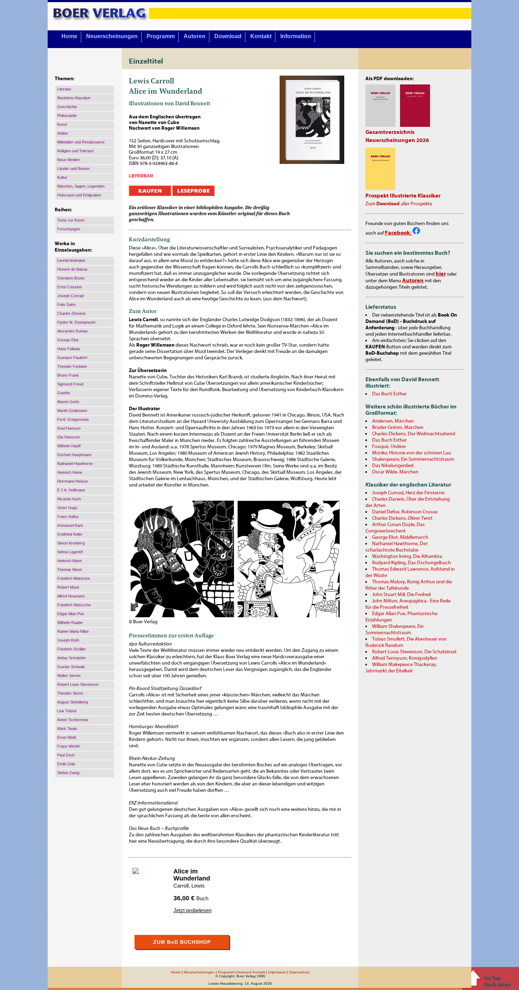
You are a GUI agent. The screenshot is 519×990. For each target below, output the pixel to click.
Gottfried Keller (70, 534)
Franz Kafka (67, 516)
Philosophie (67, 115)
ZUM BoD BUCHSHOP (182, 942)
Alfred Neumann (71, 596)
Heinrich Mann (69, 561)
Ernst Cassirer (69, 287)
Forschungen (68, 229)
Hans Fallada (68, 349)
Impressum (277, 972)
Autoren (194, 36)
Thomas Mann (69, 569)
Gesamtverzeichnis (389, 132)
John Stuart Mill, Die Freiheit (401, 594)
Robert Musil (68, 587)
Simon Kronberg (71, 543)
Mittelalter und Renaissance (81, 142)
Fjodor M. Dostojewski (76, 322)
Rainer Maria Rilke (73, 631)
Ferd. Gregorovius (73, 419)
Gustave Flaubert (72, 357)
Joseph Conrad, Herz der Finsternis (408, 493)
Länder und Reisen (73, 168)
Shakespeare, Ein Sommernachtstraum (413, 459)
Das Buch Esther (389, 394)
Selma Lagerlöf (70, 552)
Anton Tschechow (72, 720)
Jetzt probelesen (192, 910)
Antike (62, 133)
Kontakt (261, 36)
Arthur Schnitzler (71, 658)
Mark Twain (67, 728)
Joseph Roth (68, 640)
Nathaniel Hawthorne (75, 463)
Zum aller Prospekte (398, 204)
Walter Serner (69, 675)
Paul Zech (65, 755)
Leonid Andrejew (71, 260)
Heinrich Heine (69, 472)
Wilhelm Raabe (70, 622)
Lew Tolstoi (66, 711)
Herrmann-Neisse (72, 481)
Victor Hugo (67, 508)
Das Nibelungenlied (392, 466)
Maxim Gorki (68, 402)
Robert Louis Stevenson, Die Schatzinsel (414, 652)
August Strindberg (72, 702)
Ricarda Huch (69, 499)
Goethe (63, 393)
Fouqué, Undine (389, 446)
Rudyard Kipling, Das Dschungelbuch (411, 563)
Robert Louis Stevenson (78, 684)
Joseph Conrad (70, 296)
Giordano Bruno (70, 278)
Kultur (62, 177)
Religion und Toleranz (75, 151)
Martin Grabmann (72, 410)
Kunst (62, 124)
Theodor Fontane (72, 366)
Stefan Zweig (68, 773)
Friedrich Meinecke (73, 578)
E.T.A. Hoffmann (71, 490)
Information (295, 36)
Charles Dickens (71, 313)
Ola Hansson (68, 437)
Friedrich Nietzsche (74, 605)
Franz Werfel (68, 746)
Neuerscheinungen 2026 (397, 140)
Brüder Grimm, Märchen (397, 427)
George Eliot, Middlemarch (400, 537)
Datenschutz (299, 972)
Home (69, 36)
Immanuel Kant (70, 525)
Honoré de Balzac (72, 269)
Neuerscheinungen (112, 36)
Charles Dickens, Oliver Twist (402, 518)
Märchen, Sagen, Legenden (81, 186)
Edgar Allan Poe (70, 614)
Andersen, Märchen (393, 421)
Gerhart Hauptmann (74, 455)
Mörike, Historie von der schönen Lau (411, 453)
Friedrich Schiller (71, 649)
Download (227, 36)
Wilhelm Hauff (68, 446)
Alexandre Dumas (72, 331)
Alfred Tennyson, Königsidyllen (404, 658)
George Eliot (67, 340)
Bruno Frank (68, 375)
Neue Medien (68, 160)
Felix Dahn (66, 304)
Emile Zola (66, 764)
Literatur (64, 89)
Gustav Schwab (71, 667)
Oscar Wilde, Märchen (395, 472)
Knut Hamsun (68, 428)
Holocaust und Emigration (79, 195)
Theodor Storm (70, 693)
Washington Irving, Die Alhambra (407, 556)
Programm (161, 36)
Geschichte (67, 107)
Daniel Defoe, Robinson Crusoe (404, 512)
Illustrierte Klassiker (74, 98)
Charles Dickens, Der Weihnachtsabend (413, 434)
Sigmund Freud (70, 384)
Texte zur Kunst (70, 220)
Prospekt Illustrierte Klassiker (403, 196)
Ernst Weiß (66, 737)
